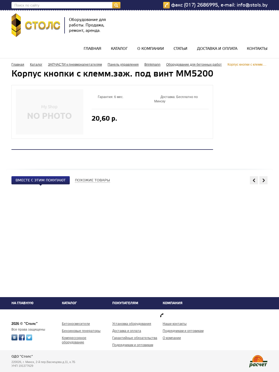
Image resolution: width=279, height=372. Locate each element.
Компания (173, 303)
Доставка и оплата (217, 49)
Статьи (180, 49)
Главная (92, 49)
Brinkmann (152, 64)
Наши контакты (175, 324)
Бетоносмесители (76, 324)
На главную (22, 303)
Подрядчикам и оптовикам (132, 345)
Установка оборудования (131, 324)
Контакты (257, 49)
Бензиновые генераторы (81, 331)
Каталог (119, 49)
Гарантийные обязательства (134, 338)
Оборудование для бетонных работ (194, 64)
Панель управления (123, 64)
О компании (150, 49)
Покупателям (125, 303)
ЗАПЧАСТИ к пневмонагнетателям (75, 64)
